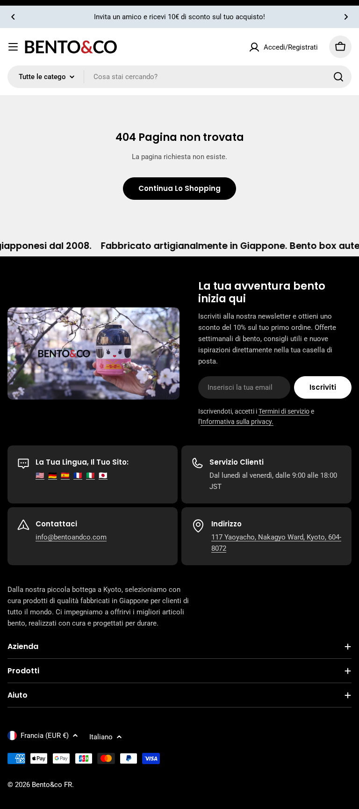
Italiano (101, 737)
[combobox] (179, 77)
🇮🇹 (90, 475)
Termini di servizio (283, 411)
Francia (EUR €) (45, 735)
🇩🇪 (52, 475)
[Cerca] (338, 76)
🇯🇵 (103, 475)
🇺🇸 (40, 475)
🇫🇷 (77, 475)
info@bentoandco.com (71, 537)
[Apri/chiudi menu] (13, 46)
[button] (13, 16)
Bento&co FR (52, 784)
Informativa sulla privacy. (237, 421)
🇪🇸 (65, 475)
